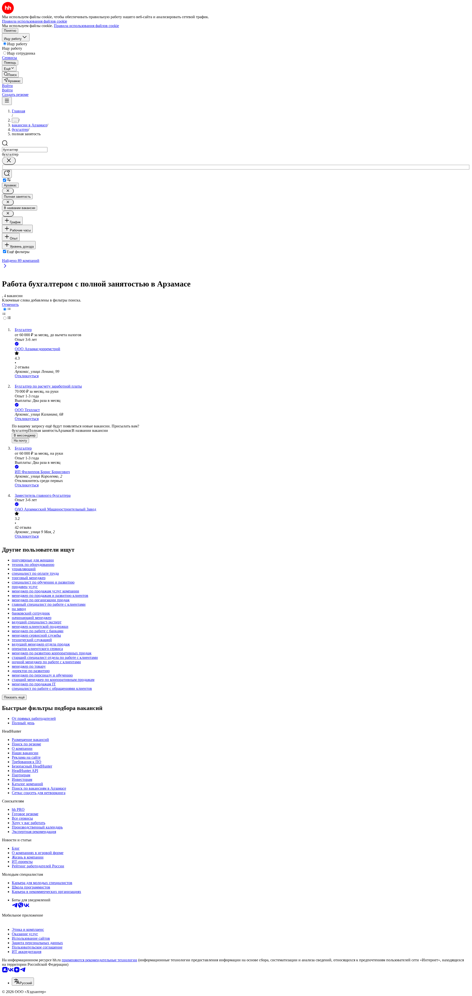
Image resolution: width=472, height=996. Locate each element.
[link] (10, 74)
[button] (7, 86)
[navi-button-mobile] (7, 101)
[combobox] (24, 149)
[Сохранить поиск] (7, 174)
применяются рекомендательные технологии (99, 960)
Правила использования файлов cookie (86, 26)
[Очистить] (9, 161)
